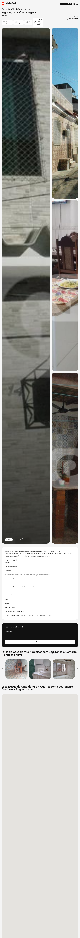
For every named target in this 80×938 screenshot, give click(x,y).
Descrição (19, 540)
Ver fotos (8, 540)
